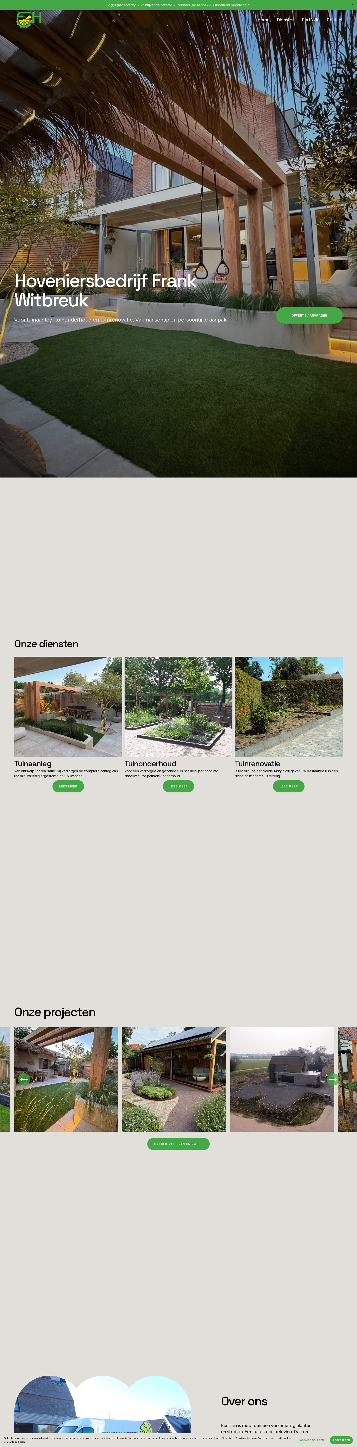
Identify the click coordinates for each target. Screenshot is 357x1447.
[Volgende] (333, 1079)
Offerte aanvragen (309, 315)
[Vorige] (24, 1079)
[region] (178, 1079)
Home (263, 19)
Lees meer (68, 786)
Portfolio (311, 19)
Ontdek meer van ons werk (178, 1144)
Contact (335, 19)
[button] (352, 4)
